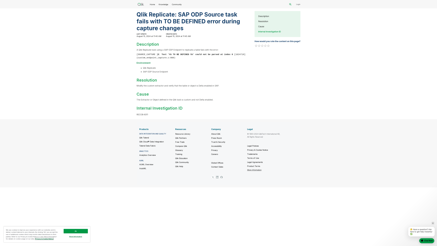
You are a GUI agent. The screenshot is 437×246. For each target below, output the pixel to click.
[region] (47, 234)
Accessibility (216, 146)
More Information (254, 170)
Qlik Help (179, 166)
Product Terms (253, 166)
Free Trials (179, 142)
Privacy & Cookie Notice (257, 150)
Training (178, 154)
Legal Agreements (255, 162)
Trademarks (252, 154)
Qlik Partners (181, 138)
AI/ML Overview (146, 164)
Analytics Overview (147, 155)
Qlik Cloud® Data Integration (151, 142)
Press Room (216, 138)
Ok (76, 231)
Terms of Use (253, 158)
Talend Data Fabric (147, 146)
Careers (214, 154)
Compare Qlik (181, 146)
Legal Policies (253, 146)
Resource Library (182, 134)
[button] (213, 177)
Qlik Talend (144, 138)
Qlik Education (181, 158)
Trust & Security (218, 142)
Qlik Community (182, 162)
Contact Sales (217, 167)
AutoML (142, 168)
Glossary (179, 150)
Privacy (214, 150)
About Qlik (215, 134)
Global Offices (217, 163)
